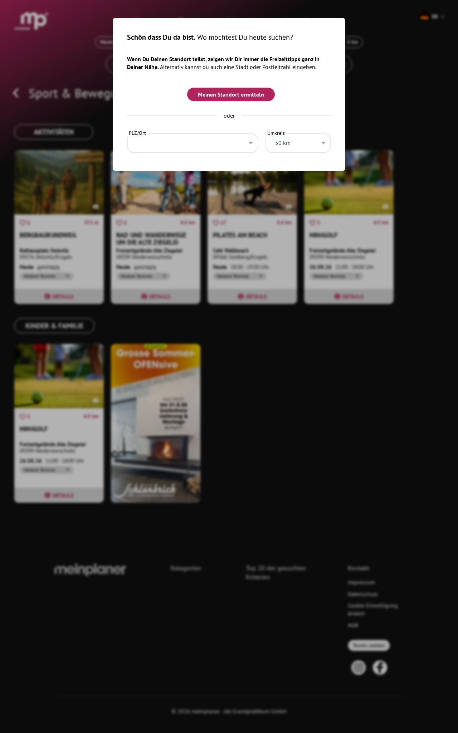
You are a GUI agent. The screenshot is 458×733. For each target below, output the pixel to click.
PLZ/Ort (137, 133)
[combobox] (192, 141)
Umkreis (276, 133)
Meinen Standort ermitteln (231, 94)
